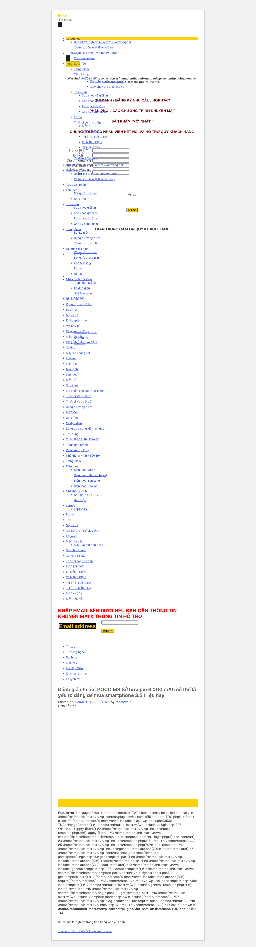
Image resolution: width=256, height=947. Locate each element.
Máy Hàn (72, 363)
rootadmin (123, 702)
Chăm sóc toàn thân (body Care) (95, 52)
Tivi (68, 519)
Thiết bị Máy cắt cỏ (78, 396)
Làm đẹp (72, 190)
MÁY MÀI (72, 412)
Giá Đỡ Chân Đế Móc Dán (82, 530)
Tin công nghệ (75, 652)
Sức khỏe (72, 385)
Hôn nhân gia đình (94, 100)
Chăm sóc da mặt (85, 243)
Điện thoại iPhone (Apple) (90, 475)
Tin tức (70, 646)
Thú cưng (72, 320)
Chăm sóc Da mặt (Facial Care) (94, 47)
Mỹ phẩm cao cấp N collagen (85, 390)
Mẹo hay (71, 662)
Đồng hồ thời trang (86, 193)
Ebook (78, 117)
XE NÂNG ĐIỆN (92, 142)
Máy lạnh (72, 369)
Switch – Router (76, 550)
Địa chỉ (79, 155)
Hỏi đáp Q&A (74, 668)
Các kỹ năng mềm (94, 111)
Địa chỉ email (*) (79, 160)
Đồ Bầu (78, 273)
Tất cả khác (81, 74)
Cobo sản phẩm (84, 58)
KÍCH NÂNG (90, 153)
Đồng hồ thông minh (87, 257)
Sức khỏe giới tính (85, 207)
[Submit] (60, 24)
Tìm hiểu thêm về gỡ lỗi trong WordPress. (85, 931)
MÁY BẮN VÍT (91, 131)
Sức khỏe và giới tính (95, 95)
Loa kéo (71, 358)
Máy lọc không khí (78, 352)
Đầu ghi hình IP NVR (87, 494)
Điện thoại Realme (85, 486)
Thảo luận (80, 92)
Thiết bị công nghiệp (87, 122)
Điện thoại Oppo (84, 469)
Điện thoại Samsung (87, 480)
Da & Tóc (80, 63)
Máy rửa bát (74, 336)
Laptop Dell (81, 509)
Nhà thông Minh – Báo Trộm (84, 455)
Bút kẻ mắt (81, 232)
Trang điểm (81, 69)
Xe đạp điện (82, 288)
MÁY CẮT (72, 380)
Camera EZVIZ (75, 555)
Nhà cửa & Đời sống (79, 279)
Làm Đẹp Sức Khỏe (78, 170)
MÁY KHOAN (90, 126)
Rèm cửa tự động (77, 331)
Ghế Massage (83, 263)
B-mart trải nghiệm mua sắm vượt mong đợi (102, 42)
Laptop (70, 505)
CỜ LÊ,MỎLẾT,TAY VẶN (81, 342)
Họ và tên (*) (78, 150)
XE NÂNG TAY (91, 147)
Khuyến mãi (73, 679)
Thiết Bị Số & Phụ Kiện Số (82, 439)
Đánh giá (72, 657)
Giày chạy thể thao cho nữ (107, 81)
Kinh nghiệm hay (77, 673)
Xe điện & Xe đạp (85, 158)
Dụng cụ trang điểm (87, 238)
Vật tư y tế (73, 325)
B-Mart (63, 15)
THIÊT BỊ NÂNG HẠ (94, 136)
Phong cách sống (93, 106)
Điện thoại (72, 466)
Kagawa (71, 536)
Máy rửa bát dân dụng (88, 544)
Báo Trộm (72, 309)
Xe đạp (70, 347)
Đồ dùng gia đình (77, 248)
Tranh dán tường (85, 282)
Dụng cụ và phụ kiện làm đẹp (85, 428)
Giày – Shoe (89, 77)
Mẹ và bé (72, 315)
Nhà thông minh (76, 491)
